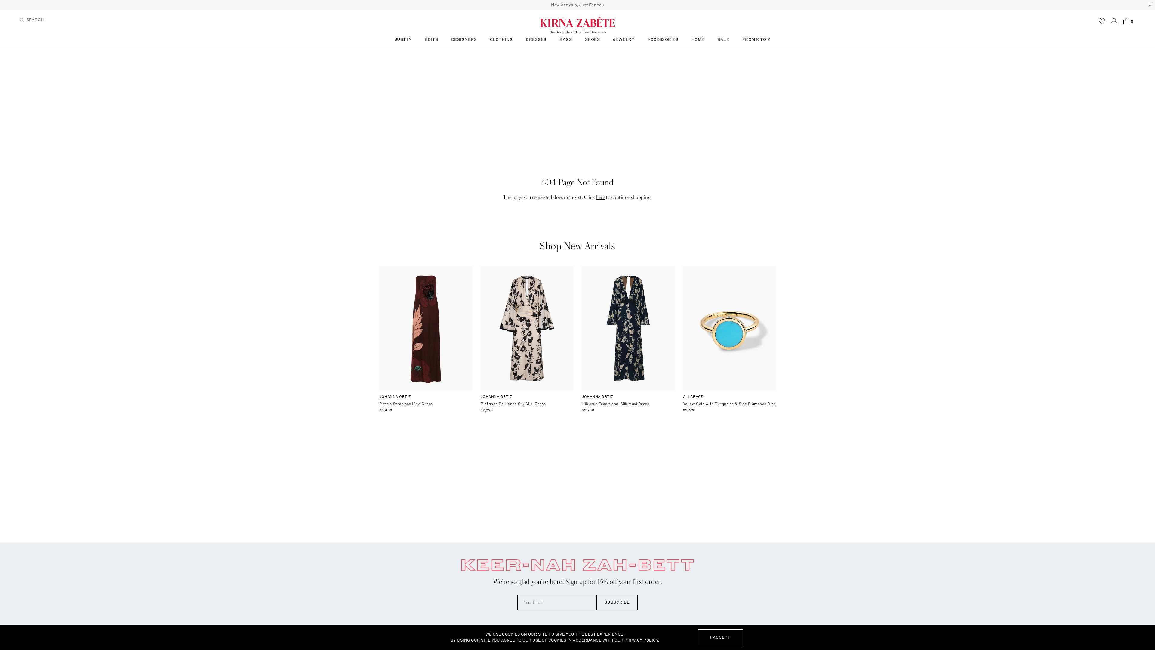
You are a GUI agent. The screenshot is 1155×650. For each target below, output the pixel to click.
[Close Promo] (1150, 5)
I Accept (720, 637)
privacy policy (641, 640)
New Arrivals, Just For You (577, 5)
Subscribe (617, 602)
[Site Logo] (577, 22)
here (600, 197)
